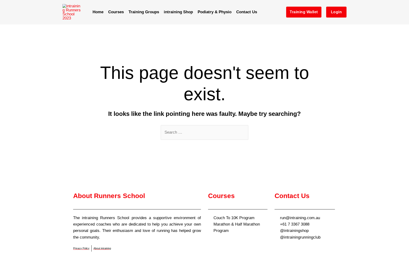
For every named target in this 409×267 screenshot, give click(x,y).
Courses (116, 12)
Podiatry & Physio (214, 12)
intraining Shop (178, 12)
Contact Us (246, 12)
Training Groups (144, 12)
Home (98, 12)
